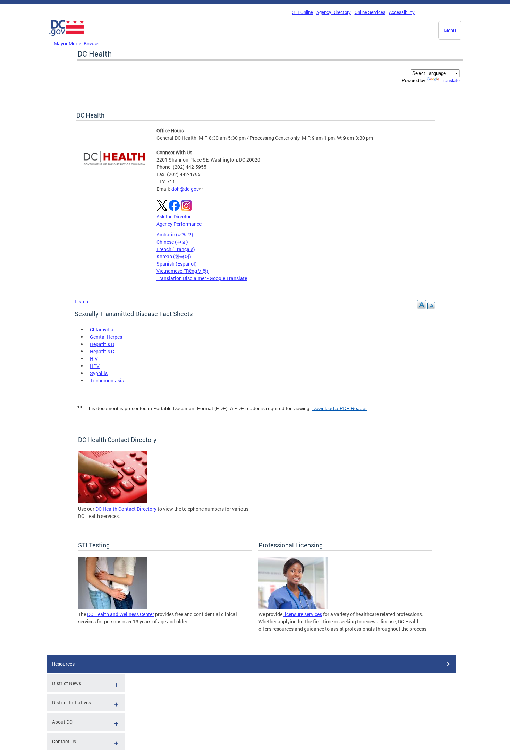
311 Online (302, 12)
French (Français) (175, 249)
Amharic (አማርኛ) (174, 234)
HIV (94, 358)
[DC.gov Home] (66, 38)
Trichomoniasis (107, 380)
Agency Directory (333, 12)
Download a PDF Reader (339, 408)
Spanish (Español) (176, 263)
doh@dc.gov (185, 188)
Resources (63, 663)
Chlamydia (101, 329)
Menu (450, 30)
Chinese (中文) (172, 242)
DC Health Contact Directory (125, 508)
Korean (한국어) (173, 256)
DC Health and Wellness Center (120, 614)
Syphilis (99, 373)
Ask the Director (173, 216)
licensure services (302, 614)
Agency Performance (179, 223)
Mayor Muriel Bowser (77, 43)
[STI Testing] (112, 607)
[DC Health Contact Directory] (112, 501)
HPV (95, 366)
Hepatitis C (102, 351)
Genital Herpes (106, 336)
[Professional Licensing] (293, 607)
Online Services (370, 12)
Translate (450, 80)
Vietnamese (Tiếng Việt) (182, 271)
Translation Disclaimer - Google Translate (201, 278)
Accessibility (402, 12)
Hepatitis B (102, 344)
